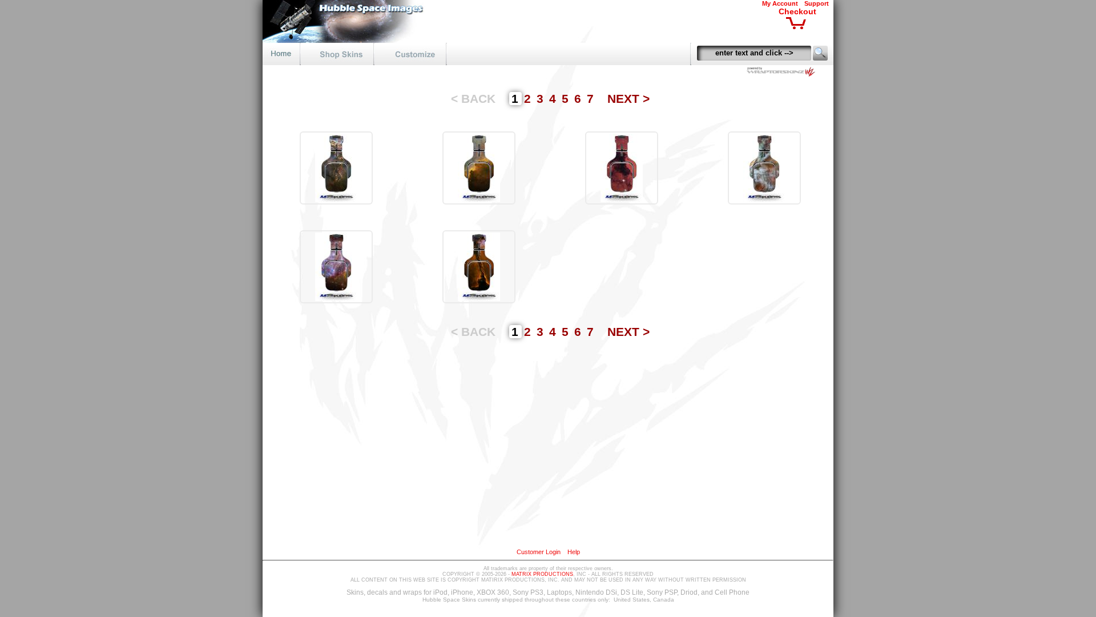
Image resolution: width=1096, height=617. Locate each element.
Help (573, 551)
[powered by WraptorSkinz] (783, 73)
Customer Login (539, 551)
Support (816, 3)
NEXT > (628, 98)
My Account (780, 3)
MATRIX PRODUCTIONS (542, 574)
